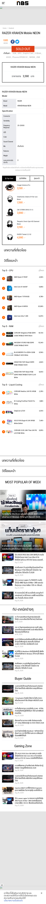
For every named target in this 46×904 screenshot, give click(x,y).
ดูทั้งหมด (41, 270)
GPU (19, 53)
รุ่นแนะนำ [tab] (37, 178)
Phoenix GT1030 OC (20, 57)
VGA (14, 53)
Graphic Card (28, 53)
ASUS (8, 57)
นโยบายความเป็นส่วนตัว (13, 901)
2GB (38, 57)
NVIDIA (32, 57)
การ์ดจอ (38, 53)
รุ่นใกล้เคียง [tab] (22, 178)
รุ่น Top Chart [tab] (9, 178)
